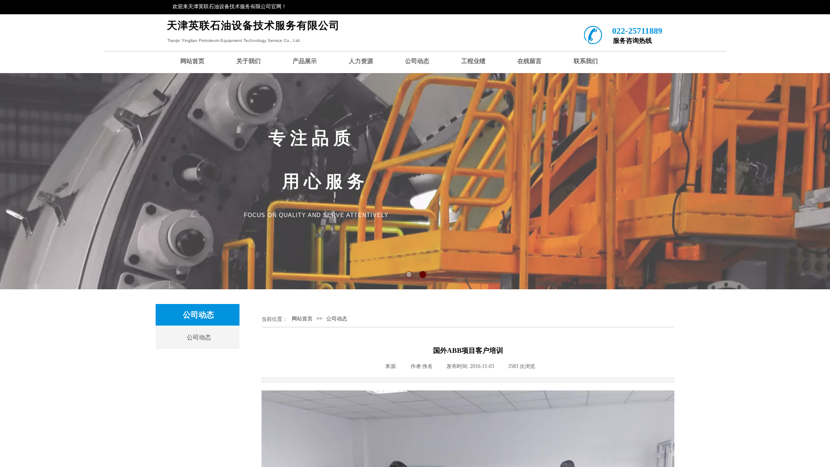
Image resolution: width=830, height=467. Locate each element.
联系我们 (586, 61)
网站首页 (192, 61)
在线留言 (529, 61)
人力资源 (361, 61)
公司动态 (417, 61)
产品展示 (305, 61)
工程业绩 (473, 61)
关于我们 (248, 61)
